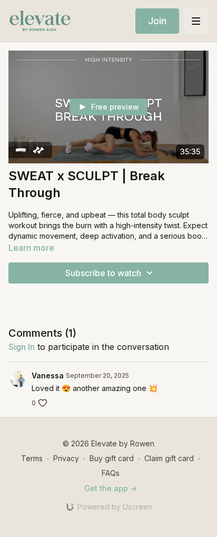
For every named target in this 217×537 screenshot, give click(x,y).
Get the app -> (110, 488)
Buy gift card (112, 458)
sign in (21, 346)
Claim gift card (169, 458)
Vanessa (48, 375)
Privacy (66, 458)
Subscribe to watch (103, 273)
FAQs (111, 472)
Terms (32, 458)
